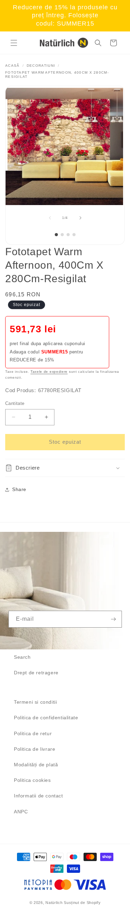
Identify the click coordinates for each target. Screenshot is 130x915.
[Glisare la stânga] (50, 217)
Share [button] (19, 489)
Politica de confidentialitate (46, 717)
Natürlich (53, 902)
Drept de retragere (36, 672)
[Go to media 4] (74, 234)
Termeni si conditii (35, 702)
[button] (13, 42)
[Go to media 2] (62, 234)
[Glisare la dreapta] (80, 217)
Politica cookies (32, 780)
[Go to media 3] (68, 234)
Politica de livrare (34, 749)
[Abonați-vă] (113, 619)
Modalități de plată (36, 764)
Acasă (12, 65)
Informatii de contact (38, 795)
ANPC (21, 811)
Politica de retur (33, 733)
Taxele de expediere (49, 371)
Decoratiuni (41, 65)
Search (22, 657)
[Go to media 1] (56, 234)
